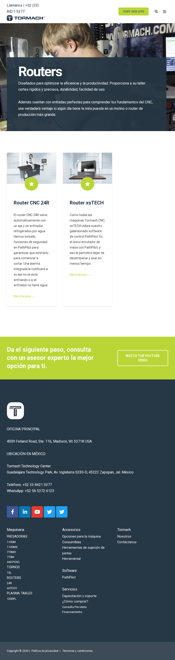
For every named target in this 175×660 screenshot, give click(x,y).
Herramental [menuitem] (71, 559)
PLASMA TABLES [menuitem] (19, 593)
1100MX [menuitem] (12, 547)
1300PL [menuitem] (11, 598)
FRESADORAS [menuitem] (17, 536)
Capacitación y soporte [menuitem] (79, 596)
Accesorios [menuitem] (71, 530)
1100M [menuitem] (11, 542)
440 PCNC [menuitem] (13, 562)
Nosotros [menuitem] (124, 536)
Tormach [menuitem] (124, 530)
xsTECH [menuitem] (12, 588)
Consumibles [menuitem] (71, 542)
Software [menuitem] (69, 570)
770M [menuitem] (10, 557)
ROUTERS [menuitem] (14, 578)
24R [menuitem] (9, 583)
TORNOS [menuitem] (13, 567)
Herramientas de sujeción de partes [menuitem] (83, 550)
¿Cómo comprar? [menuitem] (75, 601)
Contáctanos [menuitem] (126, 542)
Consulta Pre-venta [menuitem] (74, 607)
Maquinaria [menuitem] (15, 530)
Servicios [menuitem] (69, 589)
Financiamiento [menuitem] (72, 612)
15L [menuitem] (9, 572)
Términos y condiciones (77, 651)
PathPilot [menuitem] (69, 577)
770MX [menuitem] (11, 552)
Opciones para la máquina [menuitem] (81, 536)
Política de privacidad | (46, 651)
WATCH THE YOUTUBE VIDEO (143, 358)
